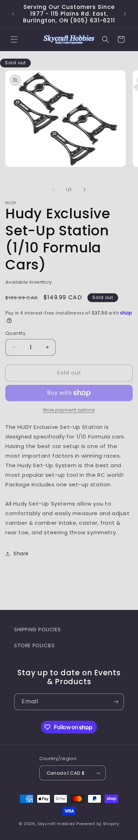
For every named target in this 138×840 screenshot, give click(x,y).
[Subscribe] (115, 701)
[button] (14, 39)
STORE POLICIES (34, 645)
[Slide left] (53, 189)
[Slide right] (84, 189)
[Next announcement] (125, 14)
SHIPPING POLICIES (37, 629)
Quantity (15, 333)
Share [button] (21, 553)
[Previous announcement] (13, 14)
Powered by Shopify (97, 824)
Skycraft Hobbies (57, 824)
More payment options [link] (69, 410)
